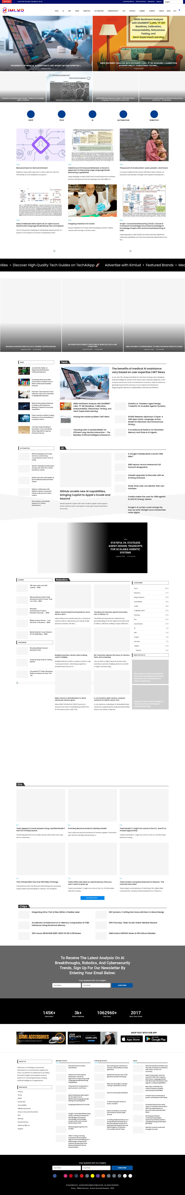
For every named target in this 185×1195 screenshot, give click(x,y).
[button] (13, 1)
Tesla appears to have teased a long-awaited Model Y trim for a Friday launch (40, 829)
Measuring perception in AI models (77, 1128)
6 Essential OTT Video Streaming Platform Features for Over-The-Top (41, 673)
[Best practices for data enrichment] (40, 145)
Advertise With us (128, 1)
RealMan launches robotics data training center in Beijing (71, 656)
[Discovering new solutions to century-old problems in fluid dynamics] (99, 1068)
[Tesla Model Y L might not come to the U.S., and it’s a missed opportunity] (144, 805)
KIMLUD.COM (99, 1185)
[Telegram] (130, 1176)
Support (159, 1)
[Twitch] (98, 1176)
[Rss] (103, 1176)
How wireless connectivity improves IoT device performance (41, 503)
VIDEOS (161, 11)
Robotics (151, 593)
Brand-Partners (141, 1)
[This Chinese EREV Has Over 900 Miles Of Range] (40, 859)
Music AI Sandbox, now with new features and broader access (116, 1112)
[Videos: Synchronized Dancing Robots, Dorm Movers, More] (73, 596)
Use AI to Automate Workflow (117, 1093)
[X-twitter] (60, 1176)
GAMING (142, 11)
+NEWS (151, 646)
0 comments (37, 349)
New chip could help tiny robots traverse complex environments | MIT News (154, 1088)
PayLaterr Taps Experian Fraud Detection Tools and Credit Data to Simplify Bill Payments (43, 394)
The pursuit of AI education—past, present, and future (144, 168)
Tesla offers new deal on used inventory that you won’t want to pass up (90, 883)
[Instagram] (65, 1176)
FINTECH (132, 11)
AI (63, 11)
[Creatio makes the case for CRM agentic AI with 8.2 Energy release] (120, 499)
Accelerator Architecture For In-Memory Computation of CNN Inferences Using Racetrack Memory (60, 924)
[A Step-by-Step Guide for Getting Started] (22, 662)
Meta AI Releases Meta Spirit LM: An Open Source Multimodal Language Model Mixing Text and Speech (40, 224)
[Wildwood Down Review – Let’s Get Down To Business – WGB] (22, 623)
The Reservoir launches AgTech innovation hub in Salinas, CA (110, 613)
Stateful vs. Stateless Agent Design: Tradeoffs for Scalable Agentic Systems (23, 99)
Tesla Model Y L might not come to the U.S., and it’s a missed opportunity (143, 829)
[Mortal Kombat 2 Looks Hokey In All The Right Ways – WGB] (22, 635)
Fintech (152, 650)
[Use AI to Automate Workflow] (99, 1095)
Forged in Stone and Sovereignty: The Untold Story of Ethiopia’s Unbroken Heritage (149, 703)
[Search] (182, 11)
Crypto (151, 637)
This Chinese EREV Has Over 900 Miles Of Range (37, 882)
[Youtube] (82, 1176)
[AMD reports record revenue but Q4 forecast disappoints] (120, 467)
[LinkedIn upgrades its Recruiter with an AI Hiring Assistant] (120, 478)
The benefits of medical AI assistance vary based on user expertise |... (46, 65)
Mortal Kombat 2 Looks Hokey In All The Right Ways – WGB (41, 633)
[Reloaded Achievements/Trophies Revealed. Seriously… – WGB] (22, 612)
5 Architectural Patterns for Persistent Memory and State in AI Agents (146, 431)
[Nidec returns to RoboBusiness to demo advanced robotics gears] (92, 315)
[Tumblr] (76, 1176)
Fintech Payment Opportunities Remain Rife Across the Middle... (39, 1)
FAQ (19, 1115)
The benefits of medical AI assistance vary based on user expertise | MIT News (138, 370)
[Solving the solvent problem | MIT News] (69, 87)
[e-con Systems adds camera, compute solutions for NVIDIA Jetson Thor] (154, 315)
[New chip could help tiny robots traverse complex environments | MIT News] (138, 1089)
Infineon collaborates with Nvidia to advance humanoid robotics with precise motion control (41, 492)
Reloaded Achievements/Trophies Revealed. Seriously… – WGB (39, 611)
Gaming (151, 615)
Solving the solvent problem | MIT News (69, 100)
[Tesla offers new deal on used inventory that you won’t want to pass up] (92, 859)
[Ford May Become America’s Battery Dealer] (92, 805)
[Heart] (87, 1176)
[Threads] (125, 1176)
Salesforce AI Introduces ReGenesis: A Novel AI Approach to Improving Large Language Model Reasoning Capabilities (89, 170)
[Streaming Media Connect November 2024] (22, 651)
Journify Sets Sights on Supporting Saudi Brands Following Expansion (40, 370)
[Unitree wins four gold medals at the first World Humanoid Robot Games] (24, 480)
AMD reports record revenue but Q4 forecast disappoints (144, 465)
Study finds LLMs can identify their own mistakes (146, 487)
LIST (174, 11)
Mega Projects (151, 597)
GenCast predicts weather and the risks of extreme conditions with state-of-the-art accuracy (156, 1068)
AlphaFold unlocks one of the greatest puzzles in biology (117, 1076)
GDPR (20, 1098)
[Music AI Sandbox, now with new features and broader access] (99, 1113)
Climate (151, 641)
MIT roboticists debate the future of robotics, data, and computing (31, 345)
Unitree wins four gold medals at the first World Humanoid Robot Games (43, 479)
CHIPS (77, 11)
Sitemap (20, 1119)
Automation (151, 624)
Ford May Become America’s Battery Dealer (87, 828)
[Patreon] (114, 1176)
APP (69, 11)
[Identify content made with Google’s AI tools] (138, 1129)
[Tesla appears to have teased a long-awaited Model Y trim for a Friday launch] (40, 805)
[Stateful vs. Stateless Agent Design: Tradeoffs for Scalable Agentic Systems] (23, 87)
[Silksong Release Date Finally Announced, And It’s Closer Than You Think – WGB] (22, 600)
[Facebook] (55, 1176)
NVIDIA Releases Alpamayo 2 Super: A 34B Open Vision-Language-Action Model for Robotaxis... (115, 99)
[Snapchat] (92, 1176)
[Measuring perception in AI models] (61, 1129)
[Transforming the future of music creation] (99, 1104)
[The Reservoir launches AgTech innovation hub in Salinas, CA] (112, 596)
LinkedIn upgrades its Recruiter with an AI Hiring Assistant (146, 476)
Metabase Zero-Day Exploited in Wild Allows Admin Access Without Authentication (125, 547)
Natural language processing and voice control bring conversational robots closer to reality (42, 457)
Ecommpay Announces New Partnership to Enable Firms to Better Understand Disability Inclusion (42, 383)
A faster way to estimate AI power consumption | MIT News (156, 1097)
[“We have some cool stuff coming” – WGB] (22, 588)
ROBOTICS (86, 11)
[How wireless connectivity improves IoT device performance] (24, 504)
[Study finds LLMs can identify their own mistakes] (120, 488)
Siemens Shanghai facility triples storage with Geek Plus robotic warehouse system (43, 468)
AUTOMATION (99, 11)
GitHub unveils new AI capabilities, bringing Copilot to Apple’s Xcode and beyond (85, 494)
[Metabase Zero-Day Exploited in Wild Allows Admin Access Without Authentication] (92, 547)
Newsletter (151, 1)
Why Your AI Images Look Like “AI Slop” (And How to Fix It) (117, 1085)
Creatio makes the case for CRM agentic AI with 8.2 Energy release (147, 498)
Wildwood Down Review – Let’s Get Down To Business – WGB (40, 621)
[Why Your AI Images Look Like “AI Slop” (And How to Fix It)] (99, 1086)
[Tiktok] (109, 1176)
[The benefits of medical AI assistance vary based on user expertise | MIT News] (46, 43)
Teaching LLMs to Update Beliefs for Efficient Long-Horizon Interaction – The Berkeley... (162, 99)
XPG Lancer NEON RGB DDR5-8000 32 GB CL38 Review (56, 933)
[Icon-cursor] (119, 1176)
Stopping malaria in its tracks (81, 223)
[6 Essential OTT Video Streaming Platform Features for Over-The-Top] (22, 674)
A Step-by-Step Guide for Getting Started (41, 661)
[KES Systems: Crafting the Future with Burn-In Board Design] (101, 915)
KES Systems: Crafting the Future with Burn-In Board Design (136, 912)
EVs (124, 11)
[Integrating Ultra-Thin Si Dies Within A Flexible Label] (24, 915)
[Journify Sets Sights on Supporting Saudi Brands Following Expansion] (24, 371)
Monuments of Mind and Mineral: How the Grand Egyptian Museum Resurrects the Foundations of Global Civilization (149, 677)
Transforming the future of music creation (116, 1103)
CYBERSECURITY (113, 11)
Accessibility (22, 1105)
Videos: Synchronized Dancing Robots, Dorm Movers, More (72, 613)
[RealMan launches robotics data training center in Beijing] (73, 639)
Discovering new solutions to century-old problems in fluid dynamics (117, 1067)
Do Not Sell (21, 1102)
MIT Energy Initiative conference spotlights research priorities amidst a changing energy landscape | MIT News (155, 1119)
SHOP (168, 11)
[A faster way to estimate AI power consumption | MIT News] (138, 1098)
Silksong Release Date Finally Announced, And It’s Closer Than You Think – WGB (41, 599)
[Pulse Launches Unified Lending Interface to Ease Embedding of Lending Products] (24, 418)
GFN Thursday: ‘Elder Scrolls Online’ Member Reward (133, 923)
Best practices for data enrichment (32, 168)
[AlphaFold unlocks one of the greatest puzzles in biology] (99, 1077)
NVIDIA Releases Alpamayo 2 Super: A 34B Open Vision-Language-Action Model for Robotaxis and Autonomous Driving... (145, 421)
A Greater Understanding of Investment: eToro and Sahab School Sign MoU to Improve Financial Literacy (42, 430)
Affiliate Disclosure (24, 1108)
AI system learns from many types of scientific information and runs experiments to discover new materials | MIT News (156, 1108)
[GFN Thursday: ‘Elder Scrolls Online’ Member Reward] (101, 925)
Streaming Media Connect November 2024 (39, 649)
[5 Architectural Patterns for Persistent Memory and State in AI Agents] (120, 432)
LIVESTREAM (151, 602)
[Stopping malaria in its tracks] (92, 200)
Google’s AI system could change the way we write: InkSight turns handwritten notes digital (147, 510)
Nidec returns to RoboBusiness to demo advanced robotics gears (92, 346)
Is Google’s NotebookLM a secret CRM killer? (145, 455)
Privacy (20, 1092)
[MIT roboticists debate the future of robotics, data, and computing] (30, 315)
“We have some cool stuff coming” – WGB (38, 586)
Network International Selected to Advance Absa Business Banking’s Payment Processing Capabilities (42, 406)
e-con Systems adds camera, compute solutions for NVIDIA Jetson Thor (154, 345)
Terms (20, 1095)
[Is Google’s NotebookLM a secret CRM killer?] (120, 456)
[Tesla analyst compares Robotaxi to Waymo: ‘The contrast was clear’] (144, 859)
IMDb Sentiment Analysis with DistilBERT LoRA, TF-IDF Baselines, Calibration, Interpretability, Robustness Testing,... (138, 64)
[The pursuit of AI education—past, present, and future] (144, 145)
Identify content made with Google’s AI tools (155, 1128)
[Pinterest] (71, 1176)
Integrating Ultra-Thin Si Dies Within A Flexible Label (55, 912)
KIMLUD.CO (74, 1185)
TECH (56, 11)
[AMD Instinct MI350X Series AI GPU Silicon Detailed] (101, 936)
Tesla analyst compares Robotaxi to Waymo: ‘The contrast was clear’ (142, 883)
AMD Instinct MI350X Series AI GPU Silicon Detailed (132, 933)
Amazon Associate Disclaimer (28, 1112)
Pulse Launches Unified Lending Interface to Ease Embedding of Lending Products (43, 417)
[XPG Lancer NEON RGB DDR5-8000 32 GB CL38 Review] (24, 936)
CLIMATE (152, 11)
